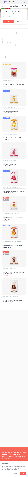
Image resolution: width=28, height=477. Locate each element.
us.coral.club (7, 18)
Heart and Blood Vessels (20, 42)
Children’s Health (10, 57)
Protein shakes (19, 57)
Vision (19, 48)
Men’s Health (18, 54)
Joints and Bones (11, 48)
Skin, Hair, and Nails (20, 51)
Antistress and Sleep (21, 45)
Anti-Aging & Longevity (8, 42)
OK (23, 473)
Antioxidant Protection (20, 39)
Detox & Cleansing (8, 36)
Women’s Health (10, 54)
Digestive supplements (19, 36)
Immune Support (21, 33)
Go (8, 21)
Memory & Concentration (9, 45)
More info (16, 473)
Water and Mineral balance (10, 33)
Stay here (19, 21)
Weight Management (9, 51)
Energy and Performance (8, 39)
